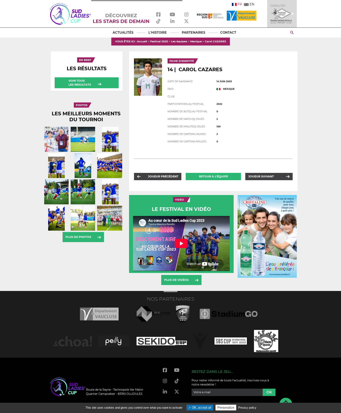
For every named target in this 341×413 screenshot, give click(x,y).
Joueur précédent (163, 176)
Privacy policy (247, 407)
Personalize (225, 407)
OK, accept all (201, 407)
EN (252, 4)
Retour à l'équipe (213, 176)
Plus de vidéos (176, 280)
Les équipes (179, 41)
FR (240, 4)
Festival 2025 (159, 41)
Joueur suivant (261, 176)
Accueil (142, 41)
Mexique (196, 41)
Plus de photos (78, 237)
